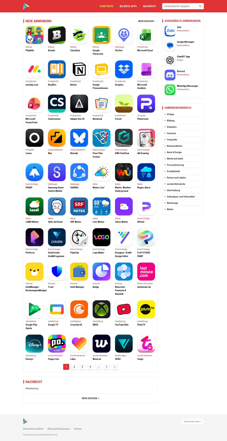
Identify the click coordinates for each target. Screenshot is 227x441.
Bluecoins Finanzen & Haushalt (120, 290)
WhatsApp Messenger (187, 86)
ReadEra (52, 84)
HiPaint (140, 221)
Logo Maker (98, 252)
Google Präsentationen (100, 86)
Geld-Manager (77, 287)
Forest (118, 119)
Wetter (95, 184)
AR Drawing (143, 153)
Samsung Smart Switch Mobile (56, 189)
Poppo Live (53, 359)
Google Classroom (98, 52)
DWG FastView (122, 153)
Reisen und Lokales (145, 283)
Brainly (51, 50)
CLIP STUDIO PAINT (143, 254)
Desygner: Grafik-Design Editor (123, 254)
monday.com (32, 84)
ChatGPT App (183, 56)
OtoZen (118, 50)
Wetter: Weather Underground (123, 189)
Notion (73, 84)
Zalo (179, 27)
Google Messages (185, 42)
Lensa (29, 153)
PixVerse (30, 252)
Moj (50, 153)
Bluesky (74, 153)
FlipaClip (74, 252)
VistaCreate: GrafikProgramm (56, 254)
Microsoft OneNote (142, 86)
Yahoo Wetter (121, 221)
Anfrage (78, 429)
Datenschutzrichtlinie (33, 429)
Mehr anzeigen (145, 21)
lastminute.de (144, 287)
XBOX (95, 324)
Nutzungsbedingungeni (59, 429)
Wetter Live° (99, 187)
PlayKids (30, 50)
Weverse (97, 359)
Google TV (53, 324)
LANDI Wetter (32, 221)
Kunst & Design (99, 150)
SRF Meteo (75, 221)
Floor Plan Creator (98, 155)
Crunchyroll (76, 324)
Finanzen (29, 283)
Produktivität (142, 47)
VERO (118, 359)
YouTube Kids (121, 324)
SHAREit (74, 187)
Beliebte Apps (128, 6)
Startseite (106, 6)
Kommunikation (183, 30)
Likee (73, 359)
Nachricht (149, 6)
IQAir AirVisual (55, 221)
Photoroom (142, 119)
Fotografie (141, 115)
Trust (50, 287)
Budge (96, 287)
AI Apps (180, 60)
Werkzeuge (119, 47)
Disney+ (30, 359)
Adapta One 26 (77, 119)
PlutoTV (141, 324)
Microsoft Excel (145, 50)
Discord (181, 71)
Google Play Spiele (31, 326)
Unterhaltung (31, 321)
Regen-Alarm (143, 187)
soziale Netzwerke (55, 150)
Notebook (97, 119)
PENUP (29, 187)
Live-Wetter (98, 221)
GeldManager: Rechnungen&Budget (34, 289)
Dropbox (119, 84)
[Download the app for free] (26, 6)
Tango (140, 359)
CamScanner (54, 119)
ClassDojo (75, 50)
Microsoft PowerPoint (31, 121)
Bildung (29, 47)
